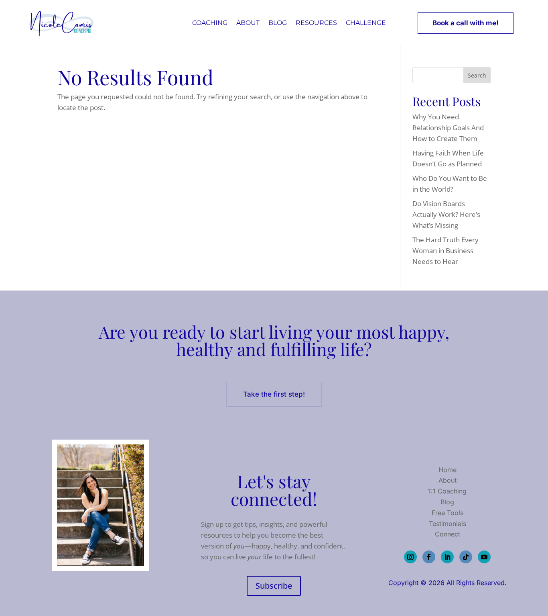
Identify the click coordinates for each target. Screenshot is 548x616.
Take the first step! (274, 394)
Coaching (209, 23)
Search (477, 75)
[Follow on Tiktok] (465, 557)
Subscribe (274, 585)
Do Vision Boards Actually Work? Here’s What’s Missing (446, 214)
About (248, 23)
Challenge (366, 23)
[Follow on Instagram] (410, 557)
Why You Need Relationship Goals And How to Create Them (448, 127)
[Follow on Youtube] (484, 557)
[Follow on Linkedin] (447, 557)
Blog (277, 23)
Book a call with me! (465, 23)
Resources (316, 23)
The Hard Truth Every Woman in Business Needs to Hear (445, 250)
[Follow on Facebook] (428, 557)
